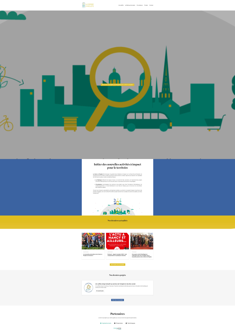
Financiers (119, 323)
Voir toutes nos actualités (117, 264)
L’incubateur (140, 5)
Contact (151, 5)
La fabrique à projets (130, 5)
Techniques (131, 323)
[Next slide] (233, 85)
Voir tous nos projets (117, 300)
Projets (146, 5)
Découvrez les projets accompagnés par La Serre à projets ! (117, 84)
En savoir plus (100, 290)
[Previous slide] (2, 85)
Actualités (121, 5)
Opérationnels (106, 323)
